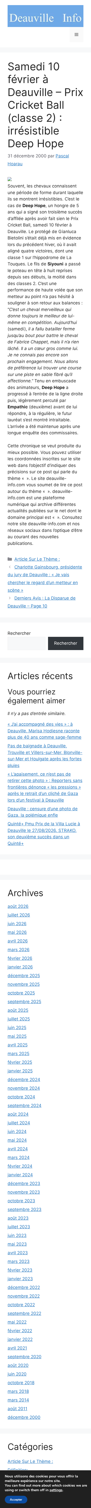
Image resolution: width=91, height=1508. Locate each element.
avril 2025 (18, 1044)
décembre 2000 (24, 1417)
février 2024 (20, 1166)
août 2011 (17, 1408)
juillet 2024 (19, 1122)
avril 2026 (18, 941)
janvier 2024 (20, 1174)
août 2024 (18, 1114)
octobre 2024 (21, 1096)
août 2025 (18, 1010)
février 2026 (20, 958)
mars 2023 (19, 1261)
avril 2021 (17, 1348)
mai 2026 (17, 932)
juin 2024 (17, 1131)
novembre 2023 (24, 1192)
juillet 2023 (19, 1226)
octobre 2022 (21, 1304)
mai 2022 (17, 1322)
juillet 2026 (19, 915)
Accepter (16, 1500)
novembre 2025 (24, 984)
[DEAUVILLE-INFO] (45, 15)
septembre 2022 (24, 1313)
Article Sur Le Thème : (37, 559)
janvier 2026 (20, 967)
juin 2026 (17, 923)
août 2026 (18, 906)
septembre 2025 (24, 1001)
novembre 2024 (24, 1088)
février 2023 (20, 1270)
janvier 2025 (20, 1070)
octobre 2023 (21, 1200)
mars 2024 (19, 1157)
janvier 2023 (20, 1278)
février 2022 (20, 1330)
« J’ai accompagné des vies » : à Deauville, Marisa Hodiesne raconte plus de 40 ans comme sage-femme (44, 731)
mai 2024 (17, 1140)
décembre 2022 (24, 1287)
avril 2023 (18, 1252)
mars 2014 (18, 1400)
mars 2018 (18, 1391)
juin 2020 (17, 1374)
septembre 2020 (24, 1356)
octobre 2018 (21, 1382)
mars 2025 (18, 1053)
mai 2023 (17, 1244)
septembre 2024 (24, 1105)
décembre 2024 (24, 1079)
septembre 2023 (24, 1209)
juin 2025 (17, 1027)
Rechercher (19, 633)
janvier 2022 (20, 1339)
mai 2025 (17, 1036)
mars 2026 (19, 949)
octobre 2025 (21, 992)
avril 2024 (18, 1148)
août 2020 (18, 1365)
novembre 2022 (24, 1296)
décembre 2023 (24, 1183)
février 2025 (20, 1062)
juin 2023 (17, 1235)
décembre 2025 (24, 975)
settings (56, 1490)
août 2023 (18, 1218)
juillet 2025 (19, 1018)
